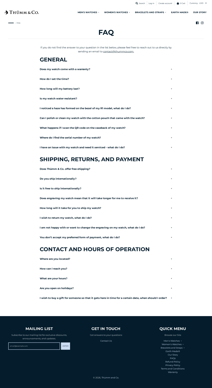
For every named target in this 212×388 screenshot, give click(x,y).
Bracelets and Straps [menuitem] (149, 12)
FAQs (173, 358)
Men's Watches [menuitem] (87, 12)
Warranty (173, 372)
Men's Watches (172, 340)
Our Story (173, 354)
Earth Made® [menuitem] (179, 12)
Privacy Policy (172, 365)
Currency (194, 3)
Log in (151, 3)
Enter (65, 346)
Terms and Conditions (173, 368)
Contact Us (106, 340)
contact (107, 51)
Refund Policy (172, 361)
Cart (182, 3)
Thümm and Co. (110, 377)
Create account (165, 3)
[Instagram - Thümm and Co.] (202, 22)
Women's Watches (172, 344)
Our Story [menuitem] (200, 12)
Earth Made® (173, 351)
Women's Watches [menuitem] (116, 12)
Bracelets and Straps (172, 347)
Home (11, 23)
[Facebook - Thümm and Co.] (197, 22)
